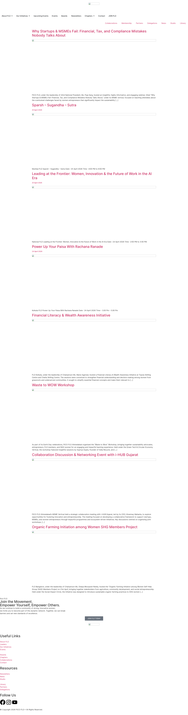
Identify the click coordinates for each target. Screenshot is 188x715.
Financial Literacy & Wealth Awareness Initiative (71, 315)
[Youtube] (14, 702)
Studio (173, 23)
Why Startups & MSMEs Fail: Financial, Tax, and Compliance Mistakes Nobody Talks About (89, 33)
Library (183, 23)
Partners (139, 23)
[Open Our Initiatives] (29, 16)
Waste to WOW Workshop (53, 385)
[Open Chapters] (94, 16)
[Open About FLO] (12, 16)
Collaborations (111, 23)
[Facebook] (2, 702)
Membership (127, 23)
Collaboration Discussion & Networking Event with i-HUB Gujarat (85, 455)
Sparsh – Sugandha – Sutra (54, 107)
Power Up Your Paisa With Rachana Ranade (67, 248)
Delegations (152, 23)
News (163, 23)
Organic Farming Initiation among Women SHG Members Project (84, 527)
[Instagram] (8, 702)
